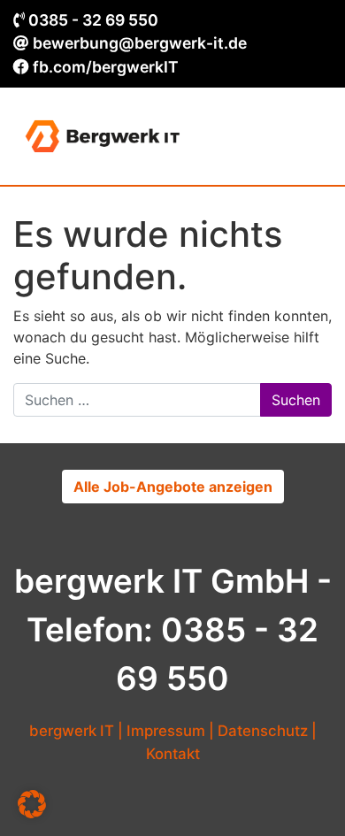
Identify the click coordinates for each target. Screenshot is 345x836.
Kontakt (173, 754)
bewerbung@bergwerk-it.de (140, 43)
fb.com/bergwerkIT (106, 67)
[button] (32, 804)
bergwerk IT (71, 731)
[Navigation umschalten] (306, 136)
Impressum (165, 731)
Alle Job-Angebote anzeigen (172, 486)
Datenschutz (263, 731)
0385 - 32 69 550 (93, 20)
